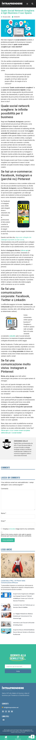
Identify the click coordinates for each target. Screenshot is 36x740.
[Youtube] (12, 711)
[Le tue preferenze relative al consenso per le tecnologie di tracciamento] (32, 736)
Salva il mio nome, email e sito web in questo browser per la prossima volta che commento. (16, 535)
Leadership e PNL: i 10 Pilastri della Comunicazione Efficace (13, 582)
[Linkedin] (9, 711)
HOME (6, 739)
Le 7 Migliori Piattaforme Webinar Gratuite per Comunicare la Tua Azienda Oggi (23, 616)
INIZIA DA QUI (18, 739)
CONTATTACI (29, 739)
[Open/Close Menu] (27, 3)
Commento (4, 488)
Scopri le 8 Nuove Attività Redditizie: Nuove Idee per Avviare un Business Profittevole (24, 632)
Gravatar (12, 529)
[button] (3, 719)
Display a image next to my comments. (19, 529)
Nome (3, 513)
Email (3, 521)
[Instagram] (6, 711)
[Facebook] (3, 711)
